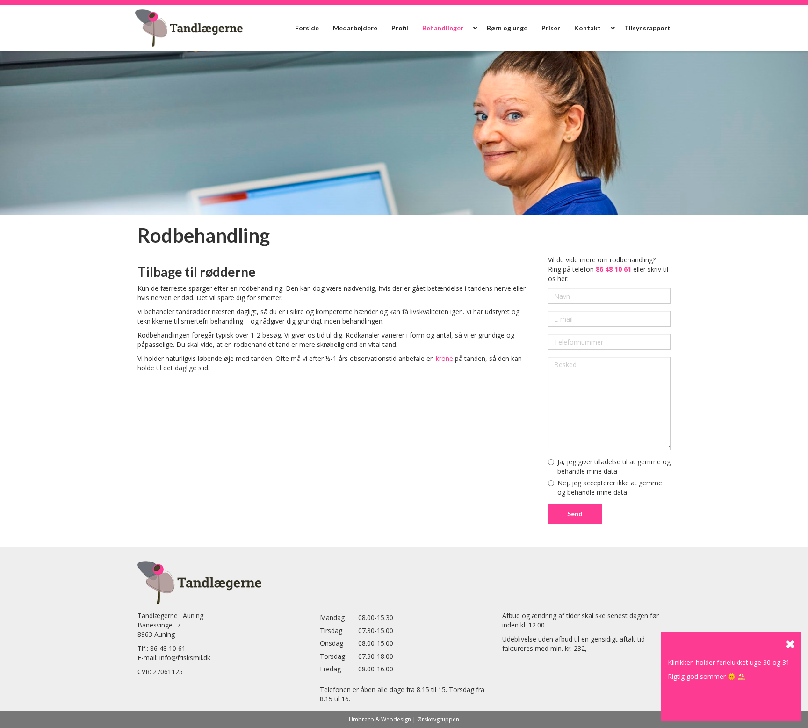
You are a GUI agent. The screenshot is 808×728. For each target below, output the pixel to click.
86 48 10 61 (168, 648)
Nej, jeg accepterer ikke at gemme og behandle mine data (609, 487)
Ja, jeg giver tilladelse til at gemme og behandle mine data (614, 466)
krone (444, 358)
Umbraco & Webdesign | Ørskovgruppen (404, 719)
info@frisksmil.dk (184, 657)
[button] (475, 28)
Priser (550, 28)
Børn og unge (507, 28)
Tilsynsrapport (647, 28)
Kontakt (587, 28)
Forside (307, 28)
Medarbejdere (355, 28)
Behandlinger (442, 28)
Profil (399, 28)
